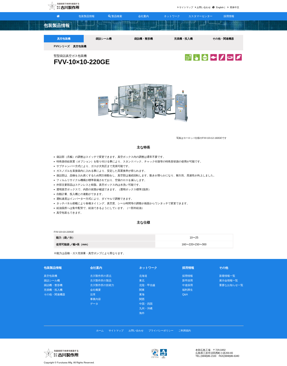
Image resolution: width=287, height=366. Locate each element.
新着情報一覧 (227, 275)
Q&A (185, 294)
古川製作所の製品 (100, 280)
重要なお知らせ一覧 (231, 285)
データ (94, 303)
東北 (141, 280)
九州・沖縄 (145, 308)
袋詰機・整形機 (53, 285)
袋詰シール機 (104, 38)
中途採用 (187, 285)
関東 (141, 289)
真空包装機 (63, 38)
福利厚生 (187, 289)
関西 (141, 299)
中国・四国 (145, 303)
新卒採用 (187, 280)
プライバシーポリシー (160, 330)
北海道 (143, 275)
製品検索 (116, 16)
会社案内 (143, 16)
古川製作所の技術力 (102, 285)
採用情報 (229, 16)
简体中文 (234, 7)
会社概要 (95, 289)
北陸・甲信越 (147, 285)
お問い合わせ (204, 7)
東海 (141, 294)
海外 (141, 313)
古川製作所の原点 (100, 275)
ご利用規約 (184, 330)
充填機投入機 (183, 38)
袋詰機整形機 (143, 38)
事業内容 (95, 299)
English (220, 7)
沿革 (93, 294)
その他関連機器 (223, 38)
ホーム (100, 330)
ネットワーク (172, 16)
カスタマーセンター (200, 16)
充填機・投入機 (53, 289)
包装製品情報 (87, 16)
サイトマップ (186, 7)
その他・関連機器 (54, 294)
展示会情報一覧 (228, 280)
